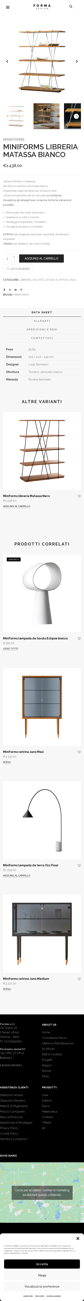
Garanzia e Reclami (12, 1100)
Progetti (47, 1059)
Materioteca (49, 1111)
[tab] (42, 312)
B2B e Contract (52, 1054)
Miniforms (13, 139)
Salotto (38, 279)
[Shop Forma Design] (42, 7)
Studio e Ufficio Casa (60, 279)
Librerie (25, 279)
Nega (42, 1275)
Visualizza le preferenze (42, 1286)
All (43, 1128)
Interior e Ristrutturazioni (58, 1043)
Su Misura (48, 1048)
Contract (47, 1117)
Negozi (47, 1065)
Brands (46, 1070)
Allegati (42, 320)
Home (46, 1032)
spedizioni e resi (42, 329)
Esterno (47, 1100)
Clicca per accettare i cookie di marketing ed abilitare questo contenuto (42, 1193)
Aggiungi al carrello (41, 258)
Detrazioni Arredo (11, 1095)
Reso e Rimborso (11, 1117)
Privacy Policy (39, 1296)
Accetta (42, 1264)
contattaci (42, 338)
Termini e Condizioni (53, 1296)
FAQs (45, 1076)
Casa (45, 1095)
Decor (46, 1106)
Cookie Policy (28, 1296)
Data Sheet (42, 312)
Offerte (46, 1122)
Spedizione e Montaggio (16, 1122)
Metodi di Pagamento (14, 1106)
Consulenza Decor (54, 1037)
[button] (78, 1238)
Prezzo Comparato (12, 1111)
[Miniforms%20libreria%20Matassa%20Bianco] (4, 290)
